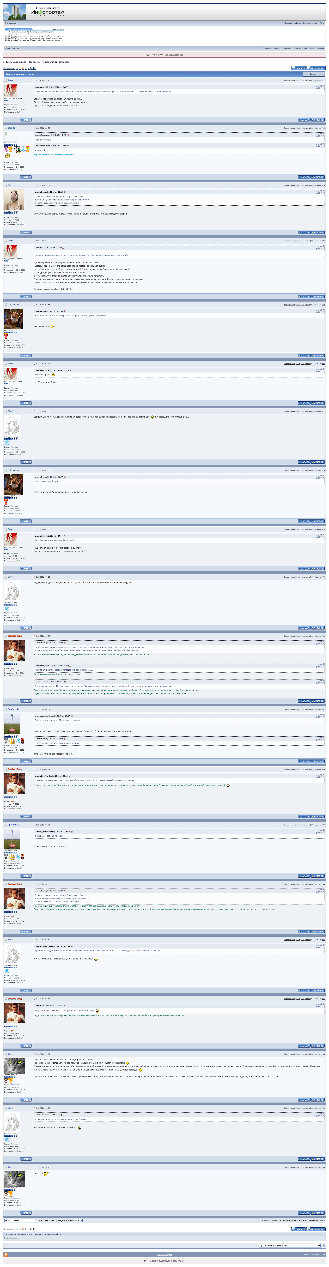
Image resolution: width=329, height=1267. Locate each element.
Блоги (276, 48)
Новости (288, 23)
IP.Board (162, 1261)
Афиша (297, 23)
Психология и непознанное (55, 62)
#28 (323, 470)
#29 (323, 529)
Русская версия (151, 1261)
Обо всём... (34, 62)
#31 (323, 636)
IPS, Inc (181, 1261)
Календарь (287, 48)
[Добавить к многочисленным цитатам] (303, 120)
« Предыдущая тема (269, 1220)
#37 (323, 999)
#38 (323, 1054)
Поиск (312, 48)
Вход (168, 55)
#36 (323, 940)
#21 (323, 80)
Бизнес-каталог (310, 23)
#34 (323, 825)
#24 (323, 241)
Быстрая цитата (303, 80)
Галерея (268, 48)
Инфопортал (10, 23)
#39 (323, 1108)
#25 (323, 304)
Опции (313, 74)
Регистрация (176, 55)
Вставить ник (289, 80)
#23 (323, 185)
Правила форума (13, 48)
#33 (323, 769)
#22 (323, 128)
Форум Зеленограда (15, 62)
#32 (323, 709)
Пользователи (300, 48)
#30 (323, 577)
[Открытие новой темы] (316, 68)
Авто (322, 23)
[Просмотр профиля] (10, 90)
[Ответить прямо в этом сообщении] (317, 120)
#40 (323, 1167)
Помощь (320, 48)
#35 (323, 884)
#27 (323, 411)
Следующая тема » (316, 1220)
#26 (323, 364)
